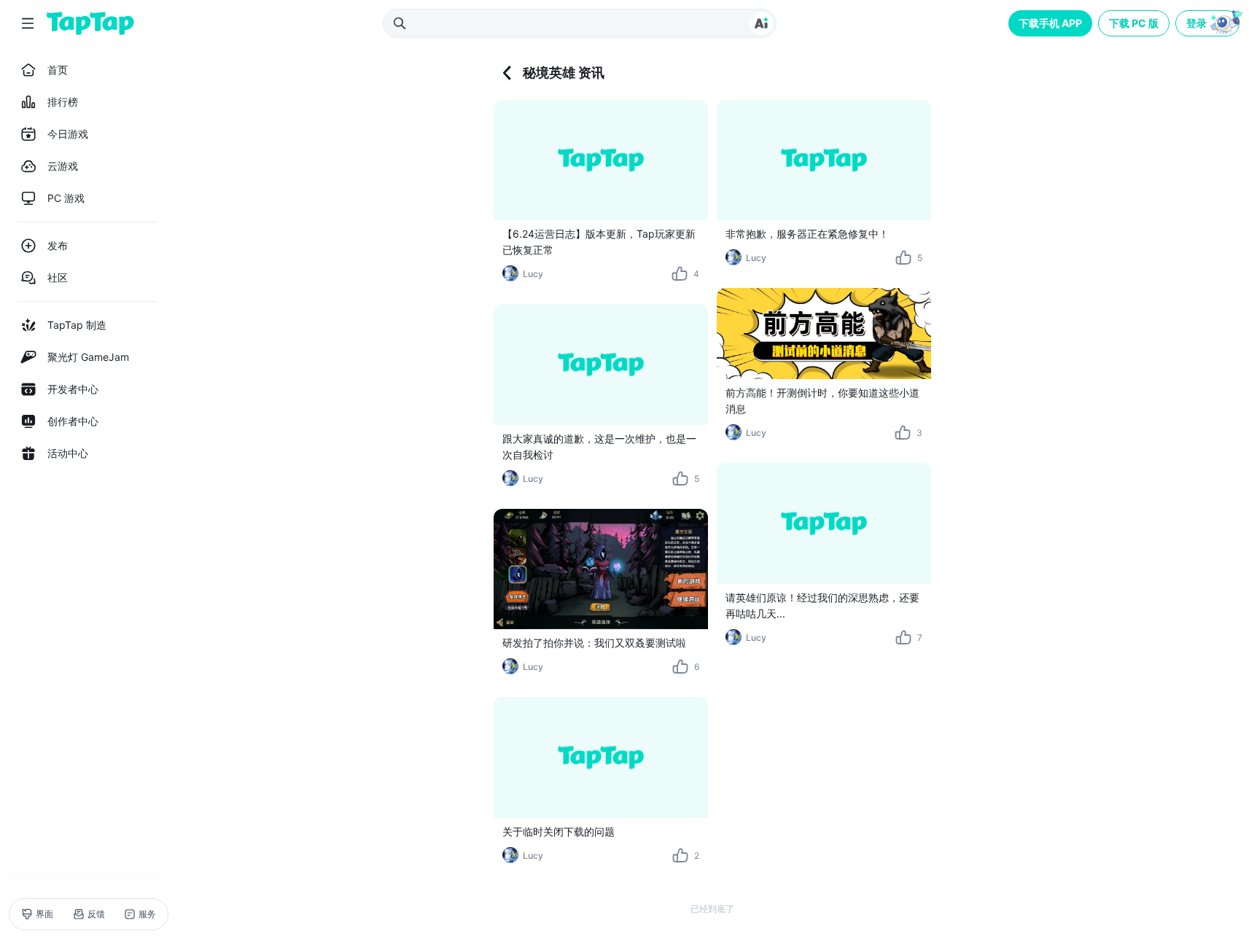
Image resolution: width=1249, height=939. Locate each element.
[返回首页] (90, 23)
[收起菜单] (27, 23)
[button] (1208, 23)
